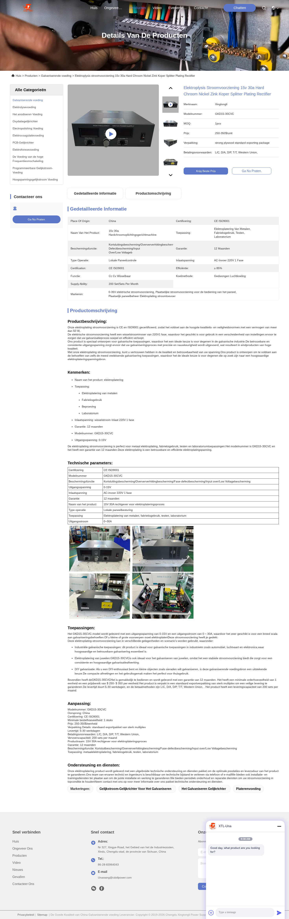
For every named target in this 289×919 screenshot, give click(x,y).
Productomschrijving (153, 193)
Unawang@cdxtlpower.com (115, 877)
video (157, 8)
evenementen (177, 8)
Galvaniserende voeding (56, 75)
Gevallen (18, 877)
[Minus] (279, 826)
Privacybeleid (25, 914)
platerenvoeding (248, 788)
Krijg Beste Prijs (206, 171)
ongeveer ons (113, 8)
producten (138, 8)
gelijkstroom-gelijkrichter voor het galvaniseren (135, 788)
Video (16, 862)
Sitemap (42, 914)
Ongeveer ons (22, 848)
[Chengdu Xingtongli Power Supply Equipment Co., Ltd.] (28, 8)
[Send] (279, 912)
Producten (31, 75)
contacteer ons (203, 8)
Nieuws (17, 869)
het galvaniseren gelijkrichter (204, 788)
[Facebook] (101, 889)
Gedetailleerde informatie (95, 193)
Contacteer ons (23, 884)
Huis (94, 8)
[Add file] (211, 912)
